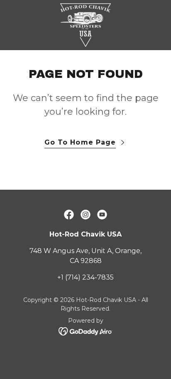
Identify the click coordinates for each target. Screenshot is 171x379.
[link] (85, 25)
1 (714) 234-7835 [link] (87, 277)
